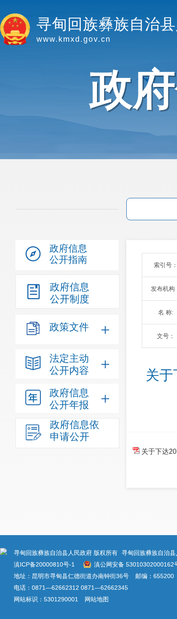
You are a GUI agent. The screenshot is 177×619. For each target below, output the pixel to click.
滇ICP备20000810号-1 (44, 564)
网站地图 (97, 599)
